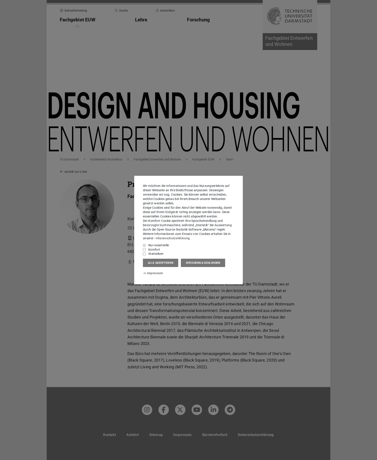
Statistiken (155, 253)
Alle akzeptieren (160, 262)
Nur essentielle (158, 245)
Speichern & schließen (203, 262)
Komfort (154, 249)
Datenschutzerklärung (174, 238)
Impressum (155, 273)
